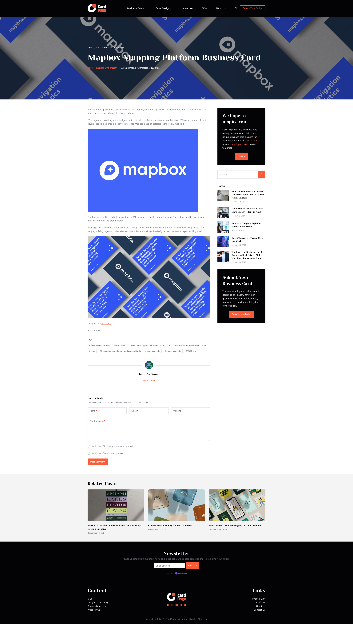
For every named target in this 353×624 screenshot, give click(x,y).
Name (93, 410)
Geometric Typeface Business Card (148, 345)
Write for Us (94, 609)
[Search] (236, 8)
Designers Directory (98, 602)
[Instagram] (168, 605)
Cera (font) (120, 345)
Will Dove (106, 323)
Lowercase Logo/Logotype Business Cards (120, 351)
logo (92, 351)
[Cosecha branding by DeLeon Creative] (176, 505)
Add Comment (97, 421)
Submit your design (241, 314)
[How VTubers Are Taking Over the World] (223, 241)
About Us (221, 8)
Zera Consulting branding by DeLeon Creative (235, 525)
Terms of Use (258, 602)
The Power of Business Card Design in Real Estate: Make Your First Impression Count (247, 255)
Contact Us (259, 609)
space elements (173, 351)
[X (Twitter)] (177, 605)
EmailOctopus (182, 573)
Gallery (241, 156)
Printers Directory (97, 606)
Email (134, 410)
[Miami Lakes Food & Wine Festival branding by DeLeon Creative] (116, 505)
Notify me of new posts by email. (107, 453)
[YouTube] (185, 605)
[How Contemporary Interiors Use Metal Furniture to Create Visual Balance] (223, 195)
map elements (152, 351)
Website (177, 410)
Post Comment (97, 461)
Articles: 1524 (149, 381)
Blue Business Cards (99, 345)
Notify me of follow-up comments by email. (112, 446)
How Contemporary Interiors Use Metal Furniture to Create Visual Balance (248, 194)
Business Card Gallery (113, 48)
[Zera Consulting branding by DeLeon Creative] (237, 505)
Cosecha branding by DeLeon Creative (170, 525)
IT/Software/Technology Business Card (188, 345)
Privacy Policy (258, 598)
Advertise (187, 8)
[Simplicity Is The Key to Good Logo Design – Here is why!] (223, 212)
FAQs (204, 8)
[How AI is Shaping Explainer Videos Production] (223, 227)
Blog (90, 598)
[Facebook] (172, 605)
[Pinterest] (181, 605)
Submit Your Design (252, 8)
